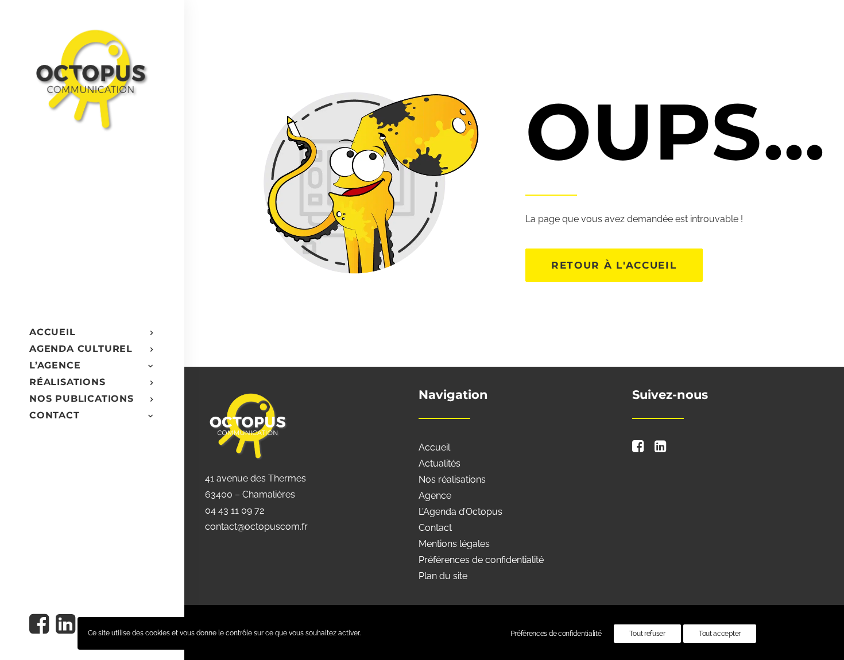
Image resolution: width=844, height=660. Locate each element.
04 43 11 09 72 (234, 510)
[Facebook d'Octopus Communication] (41, 625)
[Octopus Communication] (91, 78)
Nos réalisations (452, 479)
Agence (435, 495)
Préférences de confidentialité (481, 559)
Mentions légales (454, 543)
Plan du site (443, 575)
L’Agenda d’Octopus (460, 511)
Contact (435, 527)
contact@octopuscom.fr (256, 526)
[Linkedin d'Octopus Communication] (64, 625)
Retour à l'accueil (614, 265)
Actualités (439, 463)
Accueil (434, 447)
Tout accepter (720, 634)
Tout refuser (647, 634)
